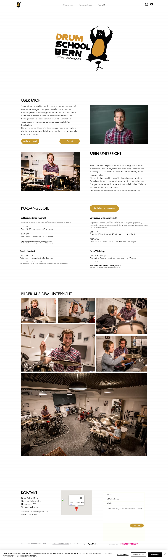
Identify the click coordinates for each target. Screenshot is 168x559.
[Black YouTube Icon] (151, 4)
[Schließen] (164, 554)
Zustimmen (154, 554)
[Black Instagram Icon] (146, 4)
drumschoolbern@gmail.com (35, 511)
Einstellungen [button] (122, 554)
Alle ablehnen (138, 554)
